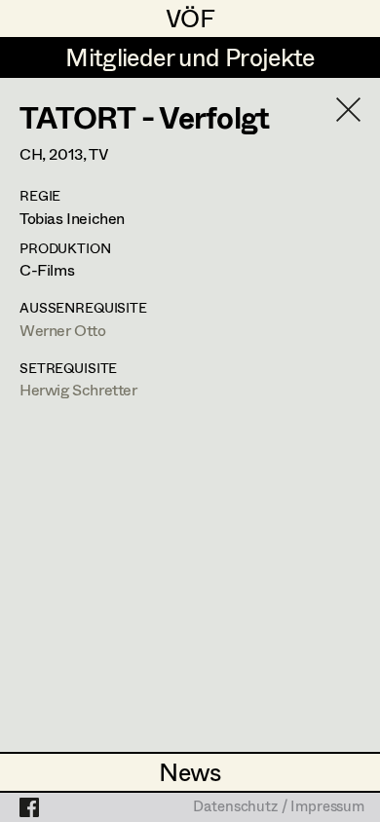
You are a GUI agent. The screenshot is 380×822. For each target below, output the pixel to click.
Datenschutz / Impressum (278, 807)
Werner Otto (62, 330)
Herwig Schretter (78, 389)
